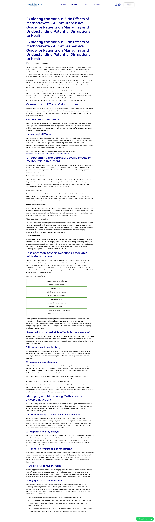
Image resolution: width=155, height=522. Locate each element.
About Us (74, 5)
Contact (96, 5)
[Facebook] (116, 5)
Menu (86, 5)
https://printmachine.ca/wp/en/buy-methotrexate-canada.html (48, 153)
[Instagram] (119, 5)
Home (63, 5)
